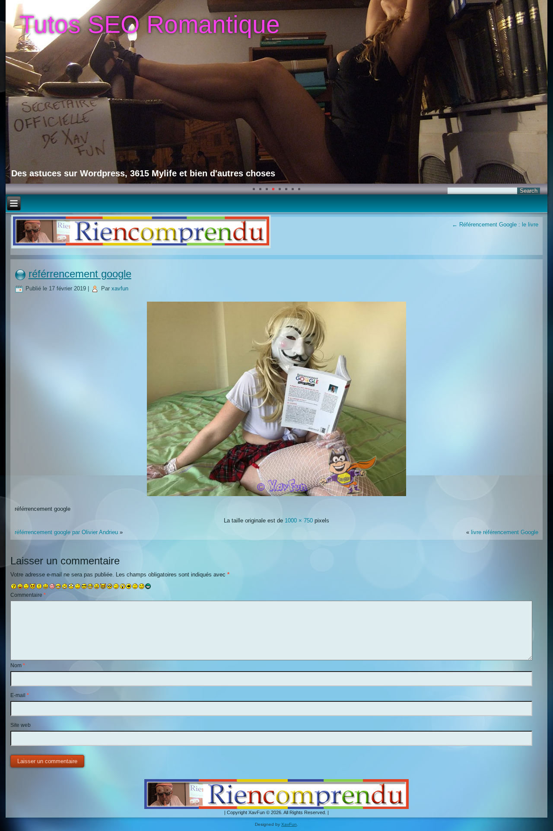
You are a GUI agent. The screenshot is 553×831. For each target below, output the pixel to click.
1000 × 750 (299, 520)
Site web (20, 725)
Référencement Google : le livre (495, 224)
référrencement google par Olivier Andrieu (66, 532)
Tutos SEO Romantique (149, 24)
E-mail (19, 695)
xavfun (119, 288)
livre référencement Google (504, 532)
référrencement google (80, 274)
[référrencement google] (276, 497)
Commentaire (28, 595)
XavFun (289, 824)
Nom (17, 665)
